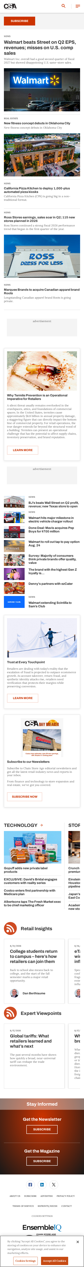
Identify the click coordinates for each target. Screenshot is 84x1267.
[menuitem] (30, 1184)
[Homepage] (10, 6)
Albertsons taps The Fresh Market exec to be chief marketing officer (32, 903)
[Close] (77, 1242)
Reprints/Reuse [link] (47, 1206)
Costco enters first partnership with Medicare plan (29, 892)
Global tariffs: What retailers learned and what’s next (31, 1041)
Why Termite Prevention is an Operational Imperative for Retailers (37, 397)
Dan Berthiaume (34, 993)
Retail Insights (36, 928)
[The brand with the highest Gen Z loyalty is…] (14, 574)
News (32, 497)
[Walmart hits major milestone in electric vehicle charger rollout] (14, 517)
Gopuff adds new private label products (25, 869)
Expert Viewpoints (41, 1013)
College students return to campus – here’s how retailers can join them (33, 956)
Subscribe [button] (42, 1129)
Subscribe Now (24, 796)
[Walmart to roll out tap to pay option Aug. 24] (14, 546)
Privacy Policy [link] (66, 1196)
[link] (30, 1184)
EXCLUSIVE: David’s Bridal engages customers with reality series (30, 881)
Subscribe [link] (30, 1196)
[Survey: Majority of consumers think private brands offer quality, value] (14, 560)
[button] (77, 6)
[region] (42, 1251)
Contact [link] (66, 1206)
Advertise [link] (46, 1196)
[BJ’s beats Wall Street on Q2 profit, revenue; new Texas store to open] (14, 502)
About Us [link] (15, 1196)
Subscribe (19, 21)
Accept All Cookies (54, 1260)
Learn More (23, 450)
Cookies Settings (42, 1216)
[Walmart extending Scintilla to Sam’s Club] (14, 602)
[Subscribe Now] (42, 737)
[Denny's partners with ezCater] (14, 588)
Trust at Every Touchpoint (26, 662)
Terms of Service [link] (23, 1206)
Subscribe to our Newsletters (28, 761)
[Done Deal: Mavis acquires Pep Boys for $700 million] (14, 532)
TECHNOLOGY (21, 825)
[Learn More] (42, 371)
